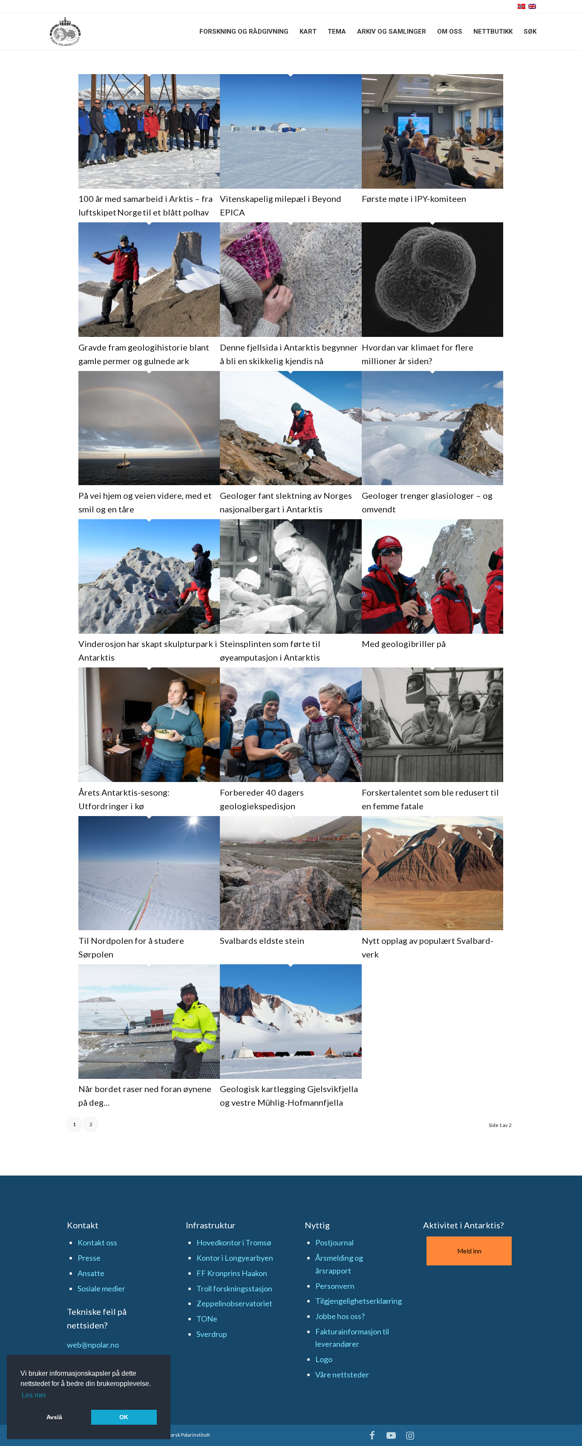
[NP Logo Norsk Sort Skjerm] (65, 31)
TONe (206, 1318)
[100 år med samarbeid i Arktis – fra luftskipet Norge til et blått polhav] (149, 185)
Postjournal (334, 1242)
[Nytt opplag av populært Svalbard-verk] (432, 927)
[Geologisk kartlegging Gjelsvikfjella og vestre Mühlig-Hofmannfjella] (290, 1076)
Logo (323, 1359)
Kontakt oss (97, 1242)
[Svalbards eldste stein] (290, 927)
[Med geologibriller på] (432, 630)
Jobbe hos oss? (340, 1316)
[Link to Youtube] (391, 1435)
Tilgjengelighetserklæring (358, 1300)
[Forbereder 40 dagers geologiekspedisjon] (290, 779)
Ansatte (91, 1273)
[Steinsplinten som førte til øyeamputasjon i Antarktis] (290, 630)
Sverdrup (211, 1334)
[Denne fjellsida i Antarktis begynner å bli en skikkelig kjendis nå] (290, 334)
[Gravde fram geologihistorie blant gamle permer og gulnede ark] (149, 334)
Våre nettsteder (342, 1374)
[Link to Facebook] (372, 1435)
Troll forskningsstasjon (234, 1288)
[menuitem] (244, 31)
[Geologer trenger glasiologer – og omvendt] (432, 482)
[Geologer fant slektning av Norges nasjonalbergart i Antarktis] (290, 482)
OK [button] (123, 1417)
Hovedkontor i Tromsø (233, 1242)
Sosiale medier (101, 1288)
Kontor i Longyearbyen (234, 1257)
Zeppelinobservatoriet (234, 1303)
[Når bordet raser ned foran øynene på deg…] (149, 1076)
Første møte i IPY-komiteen (414, 198)
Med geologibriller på (404, 643)
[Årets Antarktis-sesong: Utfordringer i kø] (149, 779)
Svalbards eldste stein (262, 940)
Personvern (334, 1286)
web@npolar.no (93, 1344)
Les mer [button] (34, 1395)
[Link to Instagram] (410, 1435)
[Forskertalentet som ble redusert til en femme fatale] (432, 779)
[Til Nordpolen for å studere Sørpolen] (149, 927)
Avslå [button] (54, 1417)
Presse (89, 1257)
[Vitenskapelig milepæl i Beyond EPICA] (290, 185)
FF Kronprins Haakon (231, 1273)
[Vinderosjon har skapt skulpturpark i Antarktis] (149, 630)
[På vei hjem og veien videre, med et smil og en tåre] (149, 482)
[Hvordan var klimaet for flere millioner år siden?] (432, 334)
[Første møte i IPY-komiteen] (432, 185)
